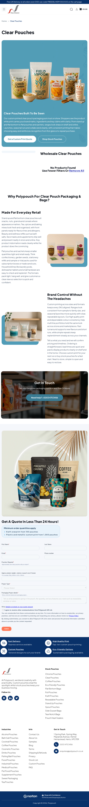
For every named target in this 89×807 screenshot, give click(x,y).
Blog (31, 745)
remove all (76, 170)
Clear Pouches (52, 677)
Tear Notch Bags (52, 714)
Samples (33, 741)
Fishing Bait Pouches (11, 756)
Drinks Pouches (9, 752)
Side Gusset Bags (53, 710)
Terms (31, 749)
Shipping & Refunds (38, 752)
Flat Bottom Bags (53, 688)
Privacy (32, 756)
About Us (33, 738)
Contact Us (34, 734)
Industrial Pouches (10, 763)
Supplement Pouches (11, 774)
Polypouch (52, 803)
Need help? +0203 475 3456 (44, 397)
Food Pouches (8, 760)
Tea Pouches (7, 782)
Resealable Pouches (54, 699)
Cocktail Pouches (10, 741)
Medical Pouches (9, 767)
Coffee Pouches (52, 681)
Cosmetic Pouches (10, 749)
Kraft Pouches (51, 696)
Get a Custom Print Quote (20, 139)
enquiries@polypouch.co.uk (44, 405)
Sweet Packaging (10, 778)
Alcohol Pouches (9, 734)
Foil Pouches (51, 692)
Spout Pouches (52, 707)
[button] (4, 9)
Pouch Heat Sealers (54, 718)
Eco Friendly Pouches (55, 685)
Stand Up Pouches (53, 703)
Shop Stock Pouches (52, 139)
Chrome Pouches (53, 674)
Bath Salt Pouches (10, 738)
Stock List (33, 760)
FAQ (31, 767)
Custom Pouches (37, 763)
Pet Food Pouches (10, 771)
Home (4, 21)
